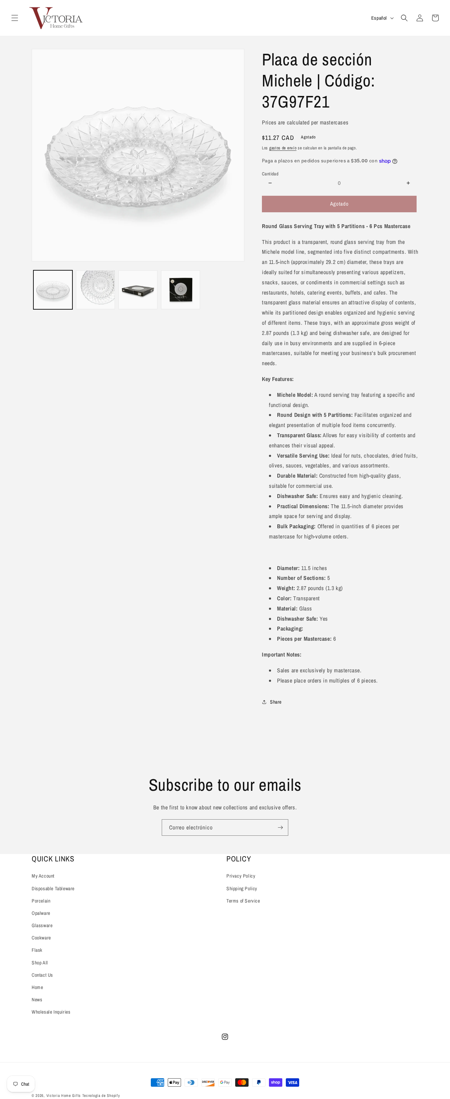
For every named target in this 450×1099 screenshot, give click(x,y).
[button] (14, 18)
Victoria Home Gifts (64, 1095)
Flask (37, 950)
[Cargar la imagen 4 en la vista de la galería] (180, 289)
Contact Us (42, 975)
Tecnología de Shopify (101, 1095)
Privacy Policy (240, 876)
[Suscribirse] (280, 827)
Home (37, 987)
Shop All (40, 962)
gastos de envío (283, 148)
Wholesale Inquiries (51, 1012)
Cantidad (270, 174)
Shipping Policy (241, 888)
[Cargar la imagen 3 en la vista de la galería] (138, 289)
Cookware (41, 938)
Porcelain (41, 901)
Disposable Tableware (53, 888)
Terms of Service (243, 901)
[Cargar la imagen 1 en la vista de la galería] (52, 289)
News (37, 999)
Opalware (41, 913)
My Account (43, 876)
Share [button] (276, 702)
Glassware (42, 925)
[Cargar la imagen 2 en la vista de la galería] (95, 289)
